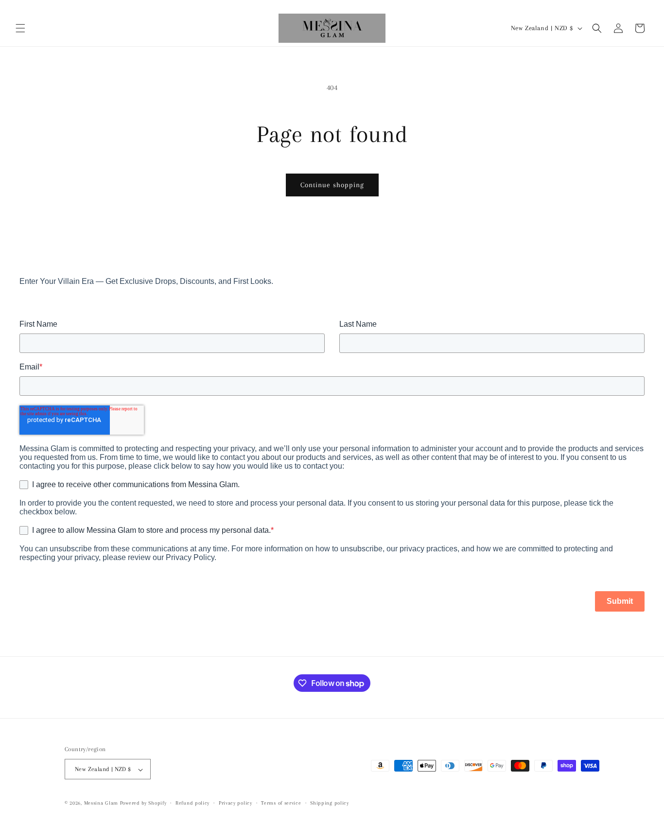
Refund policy (192, 803)
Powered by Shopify (143, 803)
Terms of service (281, 803)
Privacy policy (235, 803)
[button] (20, 28)
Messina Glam (101, 803)
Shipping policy (329, 803)
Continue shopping (332, 185)
